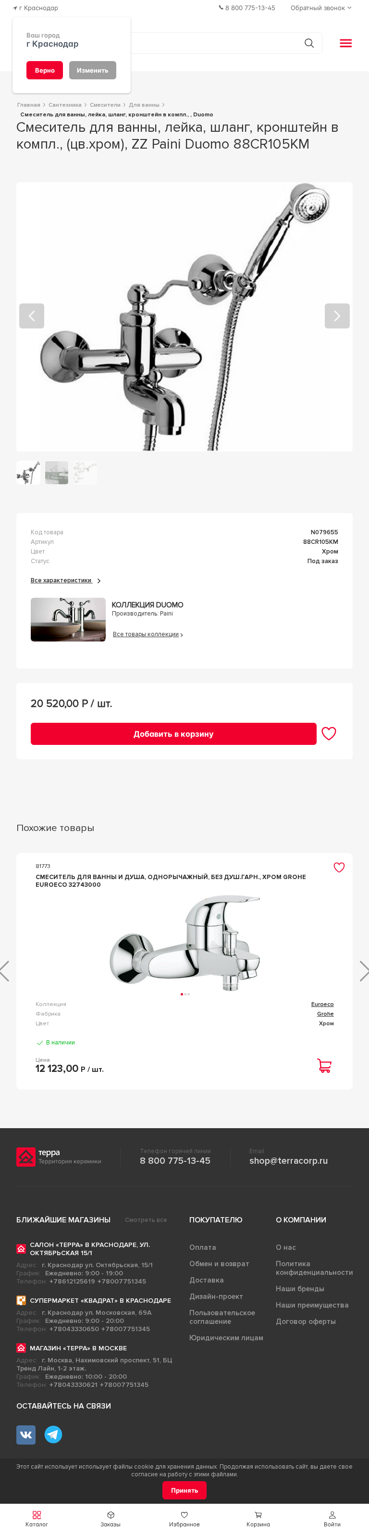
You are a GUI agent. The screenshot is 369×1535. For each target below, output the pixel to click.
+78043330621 (73, 1385)
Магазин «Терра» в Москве (78, 1348)
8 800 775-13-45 (175, 1161)
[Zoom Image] (184, 317)
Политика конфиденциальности (314, 1268)
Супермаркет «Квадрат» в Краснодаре (100, 1300)
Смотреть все (146, 1220)
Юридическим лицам (226, 1338)
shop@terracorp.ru (288, 1161)
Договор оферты (306, 1321)
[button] (332, 1519)
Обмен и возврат (219, 1263)
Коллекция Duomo (148, 605)
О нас (286, 1247)
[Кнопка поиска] (309, 43)
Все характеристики (62, 580)
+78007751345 (122, 1281)
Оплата (202, 1247)
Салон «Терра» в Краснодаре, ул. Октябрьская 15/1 (90, 1249)
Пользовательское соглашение (222, 1317)
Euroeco (322, 1004)
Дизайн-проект (216, 1296)
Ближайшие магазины (63, 1220)
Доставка (206, 1280)
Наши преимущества (312, 1305)
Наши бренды (300, 1288)
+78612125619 (72, 1281)
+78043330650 (74, 1329)
